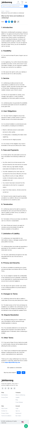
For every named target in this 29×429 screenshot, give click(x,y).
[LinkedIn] (11, 388)
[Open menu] (26, 2)
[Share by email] (15, 22)
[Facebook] (2, 388)
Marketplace (4, 395)
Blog (17, 399)
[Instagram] (8, 388)
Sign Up (18, 411)
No (23, 372)
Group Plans (4, 397)
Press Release (19, 402)
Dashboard (18, 413)
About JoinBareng (20, 395)
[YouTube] (14, 388)
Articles (7, 11)
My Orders (18, 415)
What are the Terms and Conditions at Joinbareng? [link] (12, 12)
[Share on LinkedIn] (12, 22)
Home (2, 11)
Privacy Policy (5, 413)
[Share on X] (9, 22)
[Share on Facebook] (6, 22)
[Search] (26, 6)
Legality (17, 397)
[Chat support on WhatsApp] (26, 426)
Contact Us (4, 411)
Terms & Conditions (6, 415)
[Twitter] (5, 388)
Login (17, 408)
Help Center (4, 408)
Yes (19, 372)
